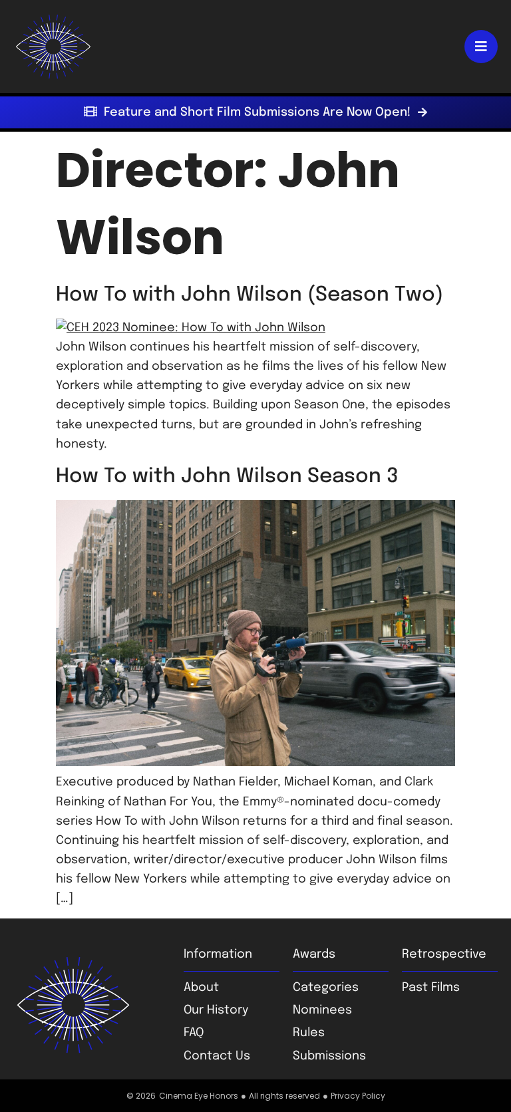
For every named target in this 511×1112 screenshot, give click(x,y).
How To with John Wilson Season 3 (227, 476)
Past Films (431, 988)
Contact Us (217, 1056)
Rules (309, 1033)
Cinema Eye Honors (198, 1095)
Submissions (329, 1056)
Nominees (322, 1010)
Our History (216, 1010)
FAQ (194, 1033)
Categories (326, 988)
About (201, 988)
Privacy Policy (358, 1095)
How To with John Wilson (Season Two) (249, 295)
